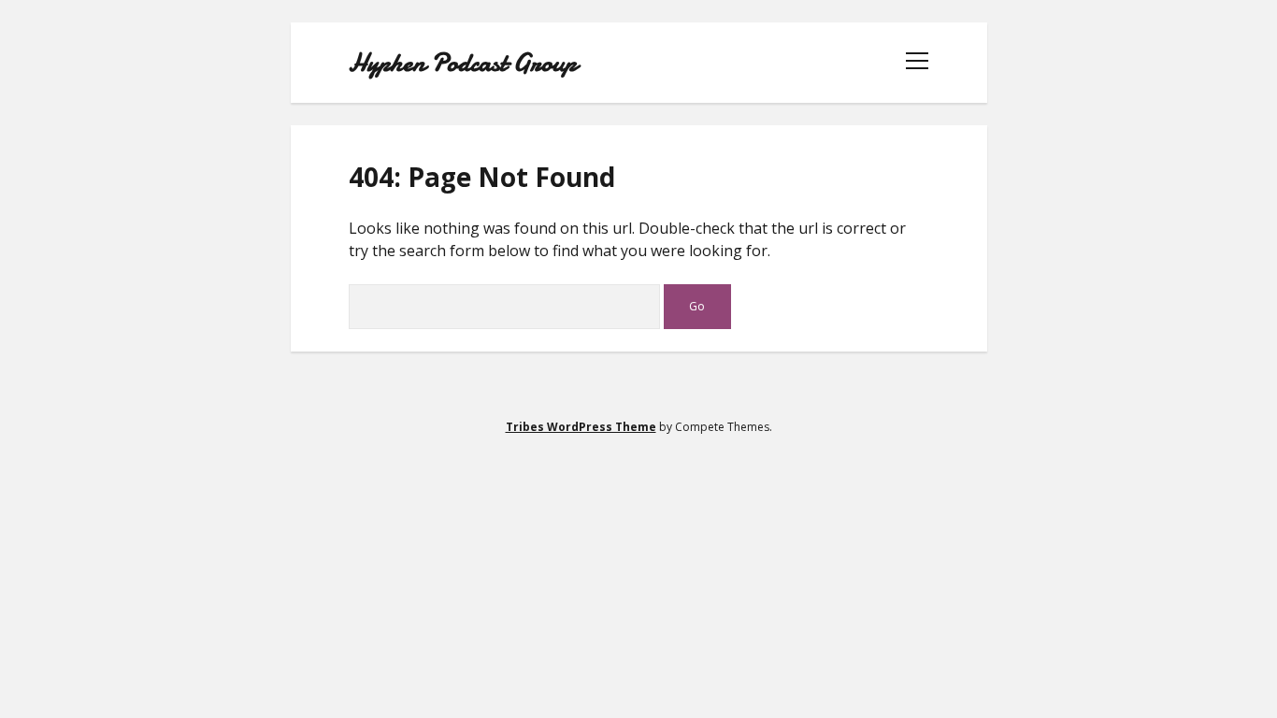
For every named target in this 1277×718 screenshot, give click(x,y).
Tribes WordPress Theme (581, 427)
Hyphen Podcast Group (463, 62)
